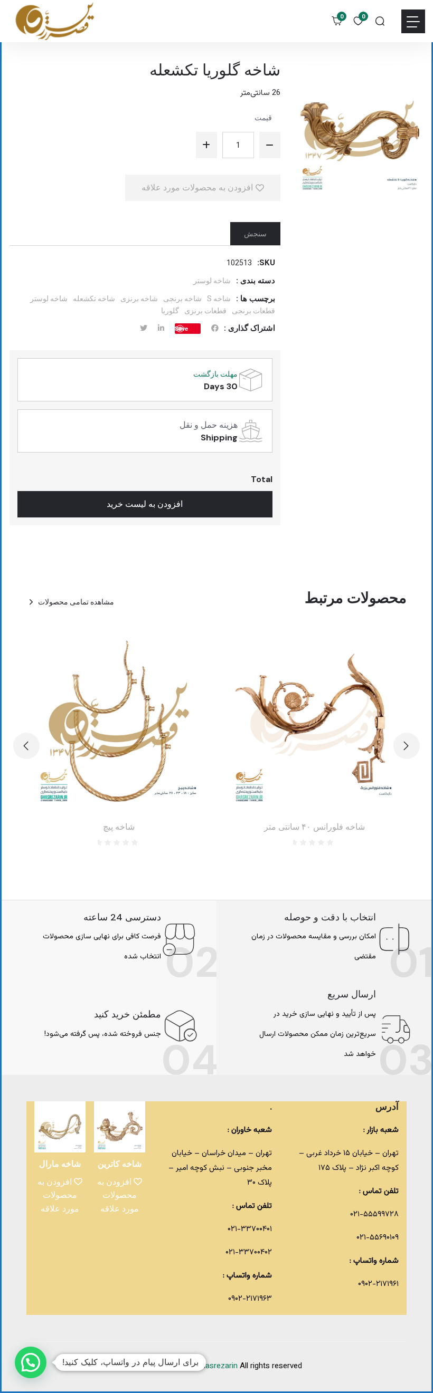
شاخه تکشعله (94, 298)
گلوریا (170, 310)
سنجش (255, 233)
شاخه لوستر (212, 280)
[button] (26, 746)
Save (181, 328)
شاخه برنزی (139, 298)
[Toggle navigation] (413, 21)
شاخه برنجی (182, 298)
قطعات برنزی (205, 310)
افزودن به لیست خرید (145, 504)
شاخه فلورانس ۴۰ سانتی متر (314, 826)
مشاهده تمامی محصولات (76, 602)
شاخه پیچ (119, 826)
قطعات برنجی (253, 310)
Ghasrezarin (218, 1366)
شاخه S (219, 298)
